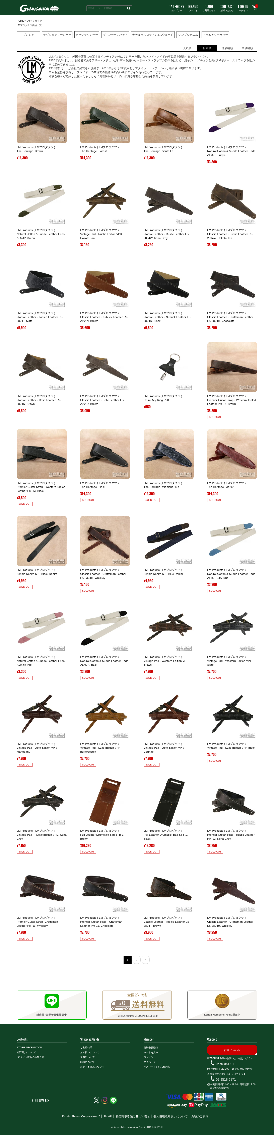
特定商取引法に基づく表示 (133, 1116)
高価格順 (247, 48)
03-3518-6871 (226, 1079)
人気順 (187, 48)
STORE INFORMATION (29, 1047)
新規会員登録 (151, 1047)
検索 (129, 8)
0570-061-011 (226, 1064)
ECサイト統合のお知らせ (30, 1057)
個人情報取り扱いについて (170, 1116)
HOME (20, 20)
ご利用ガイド (209, 8)
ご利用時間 (86, 1047)
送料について (87, 1057)
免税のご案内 (199, 1116)
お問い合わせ (227, 8)
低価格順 (227, 48)
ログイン (243, 8)
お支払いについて (89, 1052)
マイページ (150, 1062)
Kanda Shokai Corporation (79, 1116)
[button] (146, 960)
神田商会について (26, 1052)
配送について (87, 1062)
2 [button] (136, 959)
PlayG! (108, 1116)
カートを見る (151, 1052)
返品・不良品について (92, 1066)
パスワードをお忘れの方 (157, 1066)
